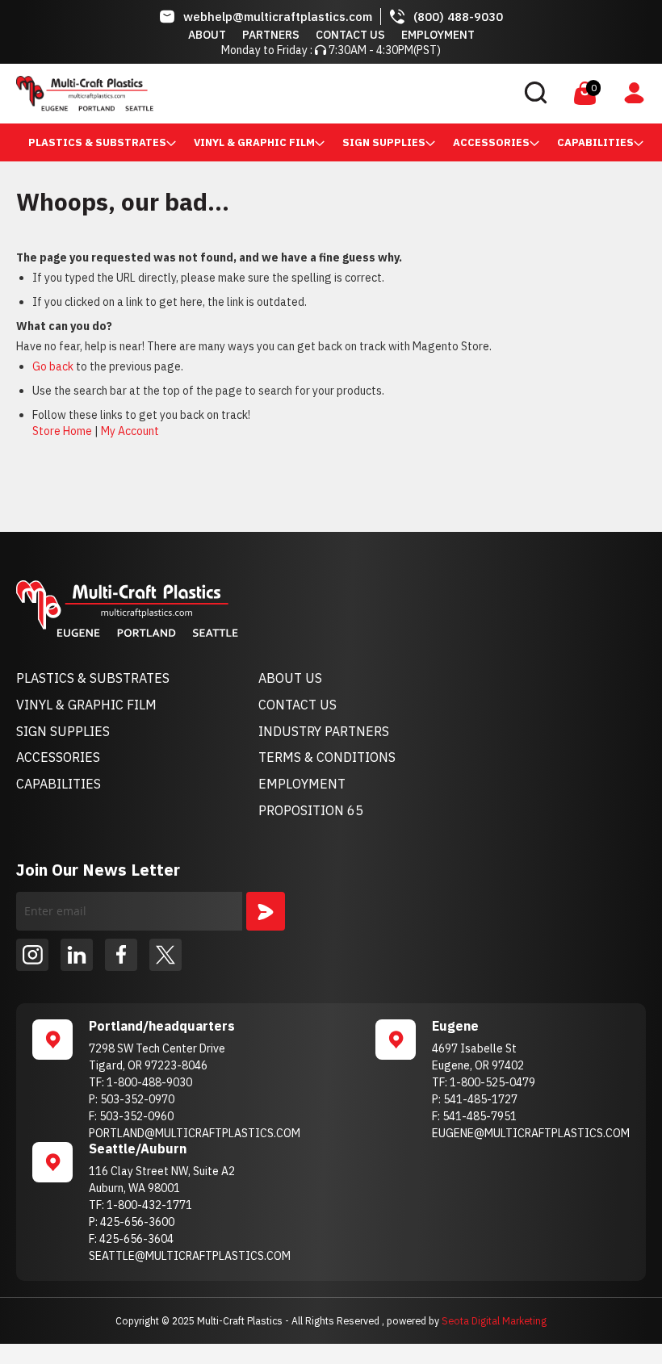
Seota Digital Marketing (494, 1320)
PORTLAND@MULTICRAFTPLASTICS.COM (194, 1133)
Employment (438, 34)
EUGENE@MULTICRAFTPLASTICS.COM (531, 1133)
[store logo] (84, 93)
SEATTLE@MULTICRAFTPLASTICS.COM (190, 1256)
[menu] (331, 142)
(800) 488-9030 (458, 16)
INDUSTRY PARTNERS (323, 731)
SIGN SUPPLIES (63, 731)
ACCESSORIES (58, 757)
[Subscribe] (265, 911)
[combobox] (426, 93)
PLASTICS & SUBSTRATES (93, 678)
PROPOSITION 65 (310, 810)
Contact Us (350, 34)
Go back (52, 366)
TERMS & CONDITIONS (327, 757)
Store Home (62, 431)
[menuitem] (97, 142)
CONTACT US (297, 705)
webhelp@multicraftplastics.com (277, 16)
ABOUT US (290, 678)
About (207, 34)
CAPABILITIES (58, 784)
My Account (130, 431)
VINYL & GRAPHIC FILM (86, 705)
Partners (271, 34)
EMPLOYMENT (302, 784)
